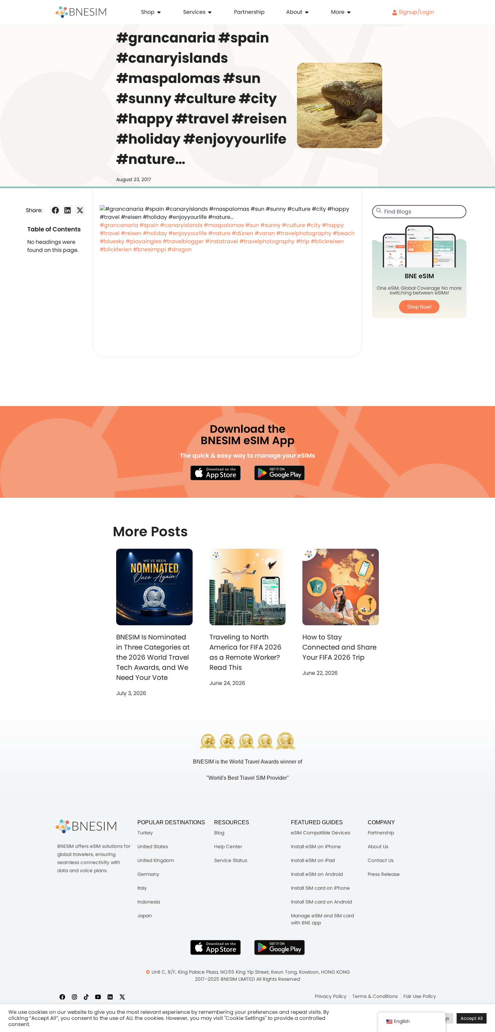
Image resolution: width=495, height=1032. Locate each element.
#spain (149, 225)
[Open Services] (209, 12)
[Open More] (349, 12)
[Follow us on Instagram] (74, 997)
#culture (293, 225)
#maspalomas (224, 225)
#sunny (270, 225)
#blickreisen (327, 241)
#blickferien (116, 249)
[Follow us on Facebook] (62, 997)
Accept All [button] (472, 1018)
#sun (252, 225)
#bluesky (112, 241)
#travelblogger (183, 241)
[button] (55, 210)
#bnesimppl (149, 249)
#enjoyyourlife (187, 233)
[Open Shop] (159, 12)
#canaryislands (181, 225)
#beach (344, 233)
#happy (333, 225)
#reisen (131, 233)
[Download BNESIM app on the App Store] (215, 472)
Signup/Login (415, 12)
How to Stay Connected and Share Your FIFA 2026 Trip (339, 647)
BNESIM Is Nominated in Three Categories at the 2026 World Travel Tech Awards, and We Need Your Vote (153, 657)
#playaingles (143, 241)
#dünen (242, 233)
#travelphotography (303, 233)
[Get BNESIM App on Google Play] (279, 947)
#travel (110, 233)
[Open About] (306, 12)
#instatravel (221, 241)
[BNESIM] (86, 826)
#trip (302, 241)
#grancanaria (119, 225)
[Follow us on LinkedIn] (110, 997)
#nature (219, 233)
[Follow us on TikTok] (86, 997)
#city (313, 225)
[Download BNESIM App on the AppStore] (215, 947)
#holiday (155, 233)
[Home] (81, 12)
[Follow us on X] (122, 997)
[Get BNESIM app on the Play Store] (279, 472)
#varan (265, 233)
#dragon (179, 249)
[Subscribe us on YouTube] (98, 997)
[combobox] (419, 211)
